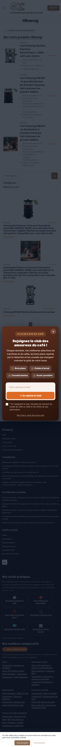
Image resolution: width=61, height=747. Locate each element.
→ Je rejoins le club (30, 395)
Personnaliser (39, 743)
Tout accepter (22, 743)
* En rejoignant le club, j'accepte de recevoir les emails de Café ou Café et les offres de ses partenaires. (31, 407)
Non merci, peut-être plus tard (30, 415)
